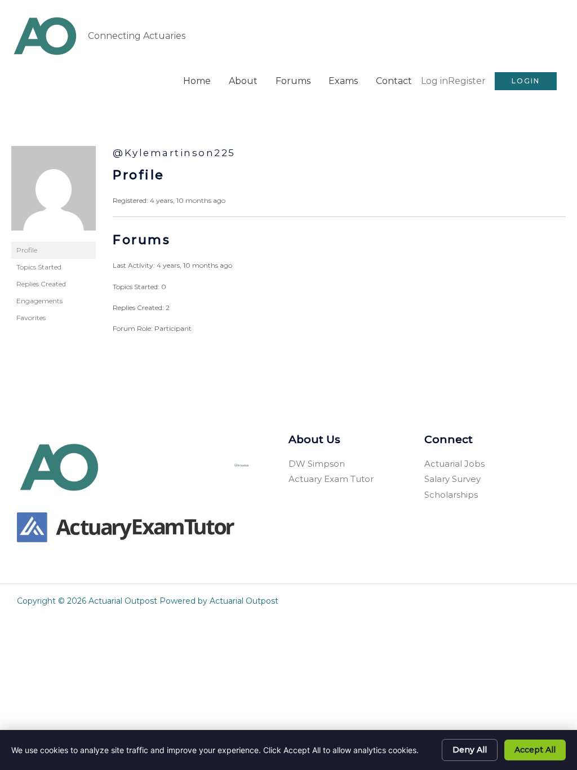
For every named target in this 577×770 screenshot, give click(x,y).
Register (467, 81)
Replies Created (41, 284)
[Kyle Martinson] (53, 193)
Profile (26, 250)
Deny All (469, 750)
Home (197, 81)
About (243, 81)
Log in (434, 81)
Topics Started (38, 267)
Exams (343, 81)
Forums (293, 81)
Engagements (39, 301)
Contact (394, 81)
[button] (526, 81)
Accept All (535, 750)
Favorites (31, 317)
